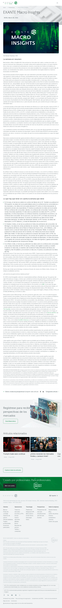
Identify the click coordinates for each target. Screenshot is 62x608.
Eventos (39, 517)
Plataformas (29, 509)
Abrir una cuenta (10, 485)
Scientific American (23, 320)
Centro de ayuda (53, 521)
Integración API (30, 511)
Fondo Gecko (29, 515)
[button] (10, 421)
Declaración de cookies (8, 598)
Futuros (17, 517)
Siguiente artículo (52, 391)
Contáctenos (52, 517)
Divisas (16, 515)
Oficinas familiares (8, 519)
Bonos (16, 523)
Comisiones (14, 601)
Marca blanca (29, 513)
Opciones (17, 519)
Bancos (5, 509)
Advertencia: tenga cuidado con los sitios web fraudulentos (19, 603)
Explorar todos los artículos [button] (13, 470)
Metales (17, 521)
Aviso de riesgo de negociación (23, 598)
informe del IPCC (51, 312)
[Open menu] (57, 2)
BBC (43, 284)
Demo (27, 519)
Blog (50, 511)
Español (53, 495)
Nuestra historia (53, 509)
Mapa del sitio (6, 601)
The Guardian (6, 309)
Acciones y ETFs (19, 513)
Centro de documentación (51, 598)
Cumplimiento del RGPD (37, 598)
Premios (51, 515)
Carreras (51, 519)
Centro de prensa (53, 513)
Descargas (29, 517)
